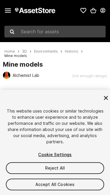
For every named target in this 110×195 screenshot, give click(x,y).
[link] (83, 10)
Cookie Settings (55, 154)
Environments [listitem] (46, 51)
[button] (93, 10)
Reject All (55, 167)
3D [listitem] (24, 51)
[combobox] (55, 31)
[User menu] (103, 10)
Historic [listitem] (71, 51)
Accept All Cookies (55, 184)
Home (9, 51)
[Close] (105, 98)
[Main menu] (8, 10)
